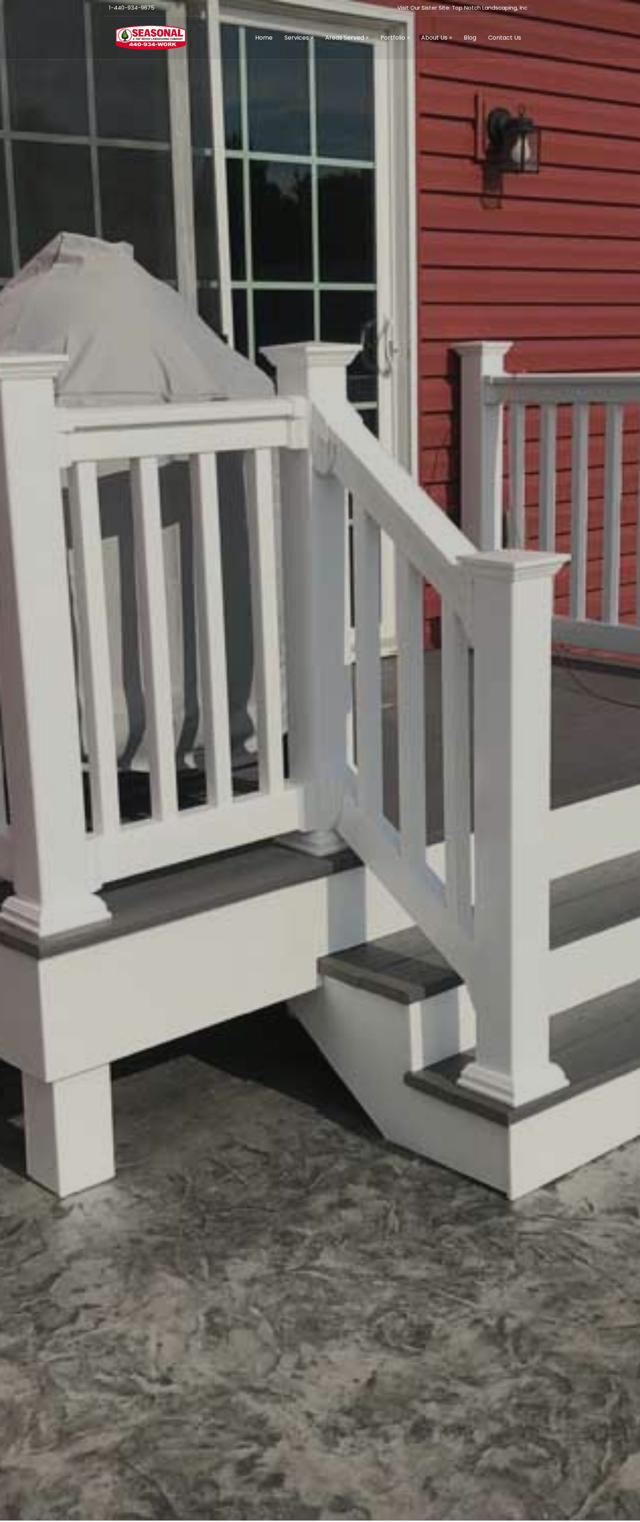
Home (264, 37)
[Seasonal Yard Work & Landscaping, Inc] (150, 37)
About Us (436, 37)
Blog (470, 37)
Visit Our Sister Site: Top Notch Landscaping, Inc (462, 7)
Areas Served (347, 37)
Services (298, 37)
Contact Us (504, 37)
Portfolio (395, 37)
